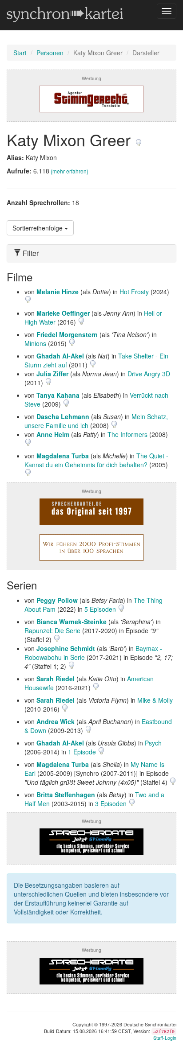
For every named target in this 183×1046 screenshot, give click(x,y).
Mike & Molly (155, 700)
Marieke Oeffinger (63, 313)
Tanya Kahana (58, 395)
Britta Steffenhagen (65, 794)
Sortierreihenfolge (38, 227)
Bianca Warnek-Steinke (71, 621)
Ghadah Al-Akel (60, 355)
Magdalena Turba (62, 455)
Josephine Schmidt (65, 648)
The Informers (127, 434)
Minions (35, 343)
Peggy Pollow (57, 600)
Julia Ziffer (52, 373)
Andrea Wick (55, 721)
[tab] (91, 253)
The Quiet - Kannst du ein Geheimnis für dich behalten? (96, 460)
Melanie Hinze (57, 291)
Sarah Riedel (55, 678)
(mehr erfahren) (69, 171)
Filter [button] (30, 253)
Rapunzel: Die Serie (52, 630)
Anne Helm (52, 434)
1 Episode (83, 751)
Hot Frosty (134, 291)
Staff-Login (164, 1037)
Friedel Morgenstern (67, 334)
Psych (153, 742)
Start (20, 52)
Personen (50, 52)
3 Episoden (111, 803)
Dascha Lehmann (62, 416)
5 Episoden (101, 609)
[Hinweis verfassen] (138, 139)
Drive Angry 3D (148, 373)
